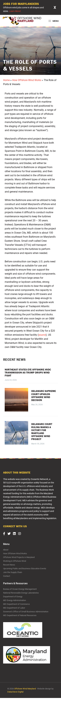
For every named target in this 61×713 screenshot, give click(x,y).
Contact (6, 576)
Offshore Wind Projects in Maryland (19, 557)
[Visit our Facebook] (5, 533)
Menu (55, 20)
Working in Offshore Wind (14, 560)
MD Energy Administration (14, 600)
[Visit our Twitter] (10, 533)
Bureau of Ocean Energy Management (20, 589)
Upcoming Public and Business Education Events (24, 568)
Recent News (9, 564)
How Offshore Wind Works (26, 80)
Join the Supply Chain (12, 572)
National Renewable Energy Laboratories (21, 592)
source (42, 334)
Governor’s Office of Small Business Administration (25, 611)
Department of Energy (12, 596)
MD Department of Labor (14, 607)
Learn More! (15, 11)
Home (6, 80)
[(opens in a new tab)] (16, 399)
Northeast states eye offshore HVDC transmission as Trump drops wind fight (28, 372)
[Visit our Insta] (20, 533)
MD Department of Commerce (16, 604)
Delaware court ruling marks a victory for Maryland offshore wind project (41, 431)
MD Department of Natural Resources (19, 615)
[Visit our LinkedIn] (15, 533)
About (5, 549)
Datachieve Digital (15, 691)
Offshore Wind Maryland (25, 688)
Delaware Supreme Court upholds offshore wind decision (43, 395)
